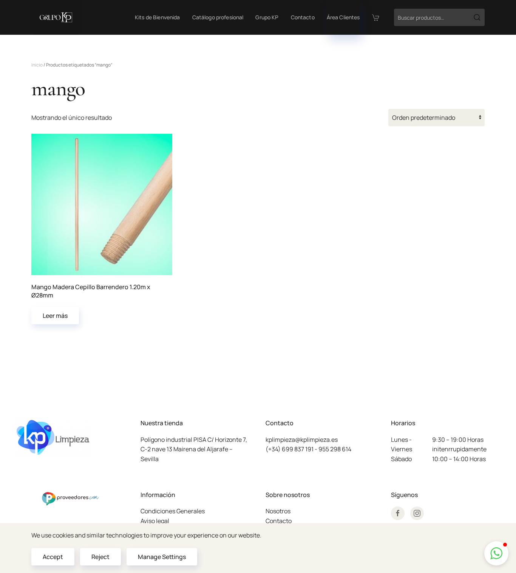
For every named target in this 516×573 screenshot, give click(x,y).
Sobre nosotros (288, 495)
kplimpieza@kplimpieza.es (302, 439)
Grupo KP (266, 17)
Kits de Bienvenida (157, 17)
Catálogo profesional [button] (218, 17)
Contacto (303, 17)
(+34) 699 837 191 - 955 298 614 (308, 449)
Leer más (55, 315)
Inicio (37, 65)
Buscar (477, 17)
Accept (53, 557)
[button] (496, 553)
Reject (100, 557)
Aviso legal (155, 521)
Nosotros (278, 511)
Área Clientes (343, 17)
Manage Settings (162, 557)
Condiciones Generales (173, 511)
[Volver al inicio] (55, 17)
